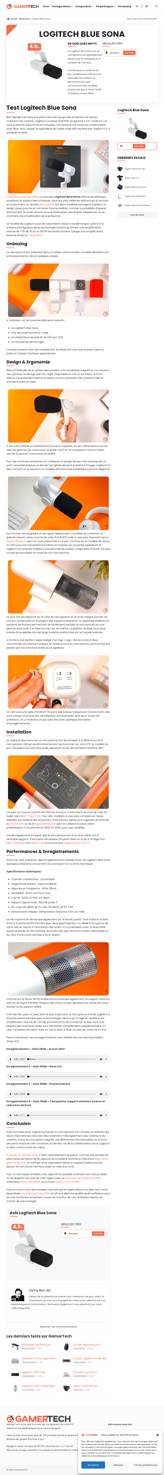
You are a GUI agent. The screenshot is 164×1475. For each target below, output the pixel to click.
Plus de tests (137, 215)
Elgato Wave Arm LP (76, 843)
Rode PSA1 (37, 843)
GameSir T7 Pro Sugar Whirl (39, 1358)
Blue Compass (15, 843)
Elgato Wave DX (16, 541)
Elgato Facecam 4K (85, 1386)
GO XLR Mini (16, 824)
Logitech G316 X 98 (33, 1372)
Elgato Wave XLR (45, 824)
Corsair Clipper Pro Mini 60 (89, 1358)
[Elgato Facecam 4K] (66, 1388)
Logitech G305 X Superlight (38, 1386)
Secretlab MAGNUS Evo (36, 1345)
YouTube (65, 1446)
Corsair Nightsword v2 (86, 1345)
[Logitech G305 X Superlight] (15, 1388)
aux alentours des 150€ (35, 1193)
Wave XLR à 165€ (30, 1182)
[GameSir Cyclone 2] (66, 1374)
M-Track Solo (32, 816)
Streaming (24, 18)
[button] (157, 1435)
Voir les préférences (145, 1465)
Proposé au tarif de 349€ (22, 197)
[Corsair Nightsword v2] (66, 1347)
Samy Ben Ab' (40, 1290)
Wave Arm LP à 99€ (67, 1182)
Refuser (118, 1465)
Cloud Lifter (35, 235)
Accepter (93, 1465)
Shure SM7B (46, 204)
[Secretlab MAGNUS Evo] (15, 1347)
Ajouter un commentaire (58, 1327)
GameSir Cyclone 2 (85, 1372)
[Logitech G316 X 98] (15, 1374)
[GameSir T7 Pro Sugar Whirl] (15, 1361)
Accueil (13, 18)
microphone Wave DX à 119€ (83, 1178)
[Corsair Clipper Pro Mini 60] (66, 1361)
